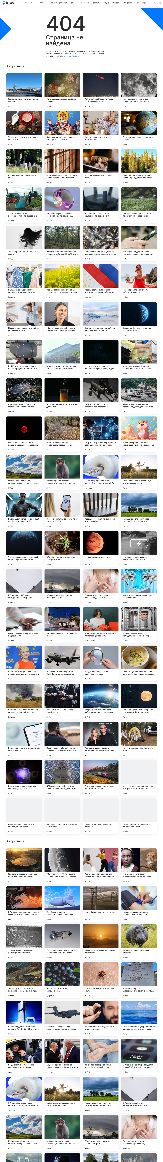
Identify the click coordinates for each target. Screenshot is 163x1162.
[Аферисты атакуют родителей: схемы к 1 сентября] (100, 854)
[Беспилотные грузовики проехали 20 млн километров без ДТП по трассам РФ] (24, 854)
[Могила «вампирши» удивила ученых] (24, 167)
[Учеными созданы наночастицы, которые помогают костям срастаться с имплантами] (139, 778)
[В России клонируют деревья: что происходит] (62, 549)
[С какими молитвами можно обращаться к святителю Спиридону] (62, 129)
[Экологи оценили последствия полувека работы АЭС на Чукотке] (62, 243)
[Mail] (3, 3)
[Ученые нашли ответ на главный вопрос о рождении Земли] (24, 549)
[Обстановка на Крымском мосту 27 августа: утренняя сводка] (100, 892)
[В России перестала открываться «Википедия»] (24, 740)
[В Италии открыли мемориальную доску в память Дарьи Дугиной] (139, 1133)
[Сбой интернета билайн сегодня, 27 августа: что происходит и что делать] (62, 740)
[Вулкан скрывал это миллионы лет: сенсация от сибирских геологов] (62, 358)
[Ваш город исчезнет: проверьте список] (139, 129)
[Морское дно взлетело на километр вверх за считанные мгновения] (24, 472)
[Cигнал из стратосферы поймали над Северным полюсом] (100, 320)
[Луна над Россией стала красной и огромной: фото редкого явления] (139, 702)
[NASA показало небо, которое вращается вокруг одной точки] (62, 778)
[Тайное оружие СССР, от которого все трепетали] (100, 396)
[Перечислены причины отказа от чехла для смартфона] (139, 892)
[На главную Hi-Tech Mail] (10, 3)
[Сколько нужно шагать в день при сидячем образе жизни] (139, 205)
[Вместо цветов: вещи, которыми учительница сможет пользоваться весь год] (100, 625)
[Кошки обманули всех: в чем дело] (100, 167)
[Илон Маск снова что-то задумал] (100, 1057)
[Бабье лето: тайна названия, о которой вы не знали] (139, 472)
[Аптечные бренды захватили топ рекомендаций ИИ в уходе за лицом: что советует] (62, 969)
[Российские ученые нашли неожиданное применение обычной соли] (62, 205)
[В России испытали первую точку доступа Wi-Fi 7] (62, 511)
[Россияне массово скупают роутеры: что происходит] (100, 205)
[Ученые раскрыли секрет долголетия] (100, 129)
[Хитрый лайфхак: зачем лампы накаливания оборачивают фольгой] (62, 1095)
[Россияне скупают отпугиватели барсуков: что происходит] (62, 931)
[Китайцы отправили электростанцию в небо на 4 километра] (62, 1057)
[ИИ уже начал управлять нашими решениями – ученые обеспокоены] (139, 854)
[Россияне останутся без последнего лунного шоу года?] (100, 358)
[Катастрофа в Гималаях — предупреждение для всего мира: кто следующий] (139, 396)
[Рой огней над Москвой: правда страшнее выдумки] (100, 91)
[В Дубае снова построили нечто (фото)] (62, 625)
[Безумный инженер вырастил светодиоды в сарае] (24, 778)
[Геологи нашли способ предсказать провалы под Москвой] (62, 434)
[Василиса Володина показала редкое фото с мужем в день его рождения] (24, 663)
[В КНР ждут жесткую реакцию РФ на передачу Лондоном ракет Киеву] (24, 358)
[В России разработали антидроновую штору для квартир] (24, 587)
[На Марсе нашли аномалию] (100, 549)
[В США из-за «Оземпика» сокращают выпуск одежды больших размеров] (24, 282)
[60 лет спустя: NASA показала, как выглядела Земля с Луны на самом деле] (62, 1018)
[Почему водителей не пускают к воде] (139, 740)
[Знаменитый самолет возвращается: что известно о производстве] (24, 205)
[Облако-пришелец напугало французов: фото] (62, 587)
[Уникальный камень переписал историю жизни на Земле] (24, 1018)
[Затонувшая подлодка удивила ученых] (62, 91)
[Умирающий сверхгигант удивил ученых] (24, 91)
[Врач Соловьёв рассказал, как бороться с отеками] (100, 969)
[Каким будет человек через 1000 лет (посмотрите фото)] (24, 511)
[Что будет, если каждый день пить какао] (24, 129)
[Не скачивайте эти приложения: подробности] (24, 625)
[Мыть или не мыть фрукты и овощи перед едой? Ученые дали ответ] (139, 358)
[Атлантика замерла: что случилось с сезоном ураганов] (62, 854)
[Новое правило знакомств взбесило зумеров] (139, 282)
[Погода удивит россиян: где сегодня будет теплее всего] (139, 511)
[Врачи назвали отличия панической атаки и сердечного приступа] (139, 969)
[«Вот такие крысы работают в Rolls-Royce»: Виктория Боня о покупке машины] (62, 320)
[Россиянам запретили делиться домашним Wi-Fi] (100, 511)
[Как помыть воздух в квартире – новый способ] (139, 587)
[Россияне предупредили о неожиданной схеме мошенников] (139, 434)
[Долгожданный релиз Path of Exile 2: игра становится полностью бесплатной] (24, 892)
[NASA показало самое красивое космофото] (62, 816)
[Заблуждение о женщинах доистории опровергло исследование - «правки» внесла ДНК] (24, 1095)
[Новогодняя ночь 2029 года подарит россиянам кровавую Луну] (24, 434)
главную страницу (71, 56)
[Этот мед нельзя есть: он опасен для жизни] (62, 396)
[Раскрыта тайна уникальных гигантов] (139, 1095)
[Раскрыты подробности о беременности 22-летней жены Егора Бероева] (100, 740)
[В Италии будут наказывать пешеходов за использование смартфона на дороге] (24, 931)
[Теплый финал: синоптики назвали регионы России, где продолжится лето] (24, 1133)
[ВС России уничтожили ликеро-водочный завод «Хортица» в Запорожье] (24, 702)
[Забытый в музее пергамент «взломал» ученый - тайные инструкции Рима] (139, 931)
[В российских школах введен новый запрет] (62, 702)
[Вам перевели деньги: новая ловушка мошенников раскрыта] (139, 243)
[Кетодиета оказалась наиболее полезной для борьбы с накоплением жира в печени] (100, 931)
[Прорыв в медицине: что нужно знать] (100, 1133)
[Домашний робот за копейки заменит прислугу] (139, 816)
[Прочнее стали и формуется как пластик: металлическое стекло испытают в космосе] (100, 243)
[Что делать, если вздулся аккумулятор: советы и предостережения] (139, 549)
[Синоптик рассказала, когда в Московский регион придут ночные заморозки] (24, 396)
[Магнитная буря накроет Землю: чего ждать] (100, 1095)
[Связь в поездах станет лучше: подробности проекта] (100, 778)
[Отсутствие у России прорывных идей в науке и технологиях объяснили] (100, 434)
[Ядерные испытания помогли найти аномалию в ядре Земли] (100, 702)
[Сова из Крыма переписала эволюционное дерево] (24, 816)
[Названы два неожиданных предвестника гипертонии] (139, 1057)
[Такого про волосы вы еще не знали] (24, 243)
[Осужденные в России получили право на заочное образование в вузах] (62, 167)
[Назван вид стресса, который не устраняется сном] (24, 320)
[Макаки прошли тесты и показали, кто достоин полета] (62, 472)
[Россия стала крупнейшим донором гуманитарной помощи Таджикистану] (100, 282)
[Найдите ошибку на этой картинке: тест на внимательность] (100, 663)
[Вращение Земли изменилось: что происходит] (139, 320)
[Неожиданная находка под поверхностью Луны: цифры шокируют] (139, 91)
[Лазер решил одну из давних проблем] (100, 816)
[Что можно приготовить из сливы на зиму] (62, 1133)
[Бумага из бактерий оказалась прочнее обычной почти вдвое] (24, 969)
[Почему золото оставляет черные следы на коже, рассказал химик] (100, 587)
